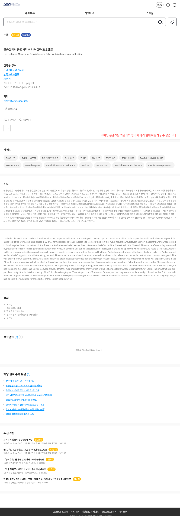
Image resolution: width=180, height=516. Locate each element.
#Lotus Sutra (12, 165)
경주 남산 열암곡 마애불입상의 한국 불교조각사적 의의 (29, 394)
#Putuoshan (102, 165)
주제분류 (30, 13)
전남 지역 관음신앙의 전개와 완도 (20, 380)
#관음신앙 (10, 157)
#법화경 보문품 (29, 157)
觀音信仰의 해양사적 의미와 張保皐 (21, 399)
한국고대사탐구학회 (14, 70)
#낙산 (83, 157)
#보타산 (96, 157)
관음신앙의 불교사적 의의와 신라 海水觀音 (24, 385)
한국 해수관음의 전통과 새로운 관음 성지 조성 (25, 404)
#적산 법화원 (128, 157)
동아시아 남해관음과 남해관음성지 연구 (22, 390)
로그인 (159, 4)
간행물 (150, 13)
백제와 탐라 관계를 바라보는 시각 (20, 414)
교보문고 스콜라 (60, 511)
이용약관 (74, 511)
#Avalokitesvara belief (151, 157)
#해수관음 (110, 157)
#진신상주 (69, 157)
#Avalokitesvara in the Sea (128, 165)
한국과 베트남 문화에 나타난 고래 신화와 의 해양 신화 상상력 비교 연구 (37, 479)
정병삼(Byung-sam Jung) (16, 100)
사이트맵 (123, 511)
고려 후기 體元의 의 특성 (18, 439)
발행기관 (90, 13)
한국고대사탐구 (11, 74)
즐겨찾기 (7, 129)
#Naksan (86, 165)
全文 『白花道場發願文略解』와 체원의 (25, 449)
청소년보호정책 (109, 511)
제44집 (7, 78)
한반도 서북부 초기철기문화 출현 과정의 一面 (25, 409)
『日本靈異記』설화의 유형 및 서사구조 (25, 469)
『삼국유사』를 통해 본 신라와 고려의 (24, 459)
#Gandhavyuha (32, 165)
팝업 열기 (21, 337)
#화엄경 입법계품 (50, 157)
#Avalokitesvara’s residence (60, 165)
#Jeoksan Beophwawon (160, 165)
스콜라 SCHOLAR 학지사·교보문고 (11, 5)
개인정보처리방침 (90, 511)
